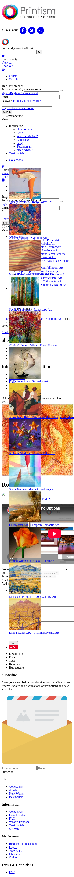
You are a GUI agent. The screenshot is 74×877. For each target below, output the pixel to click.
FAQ (20, 132)
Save (15, 647)
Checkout (7, 66)
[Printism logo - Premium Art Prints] (29, 21)
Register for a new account (18, 108)
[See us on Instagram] (41, 30)
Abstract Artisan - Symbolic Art (28, 237)
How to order (25, 129)
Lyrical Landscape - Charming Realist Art (34, 632)
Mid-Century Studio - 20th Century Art (32, 596)
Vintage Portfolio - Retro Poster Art (30, 202)
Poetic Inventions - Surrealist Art (28, 381)
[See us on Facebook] (23, 30)
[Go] (61, 90)
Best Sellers (16, 797)
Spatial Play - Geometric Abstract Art (31, 273)
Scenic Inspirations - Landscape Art (30, 309)
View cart (7, 62)
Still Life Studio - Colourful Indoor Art (32, 453)
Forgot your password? (27, 100)
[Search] (39, 52)
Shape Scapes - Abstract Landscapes (31, 489)
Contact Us (23, 139)
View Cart (15, 850)
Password (7, 100)
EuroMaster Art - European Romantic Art (34, 525)
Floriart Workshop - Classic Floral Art (31, 560)
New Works (16, 793)
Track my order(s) (12, 89)
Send (13, 643)
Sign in (6, 93)
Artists (13, 790)
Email (5, 97)
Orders (13, 76)
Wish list (14, 79)
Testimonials (24, 146)
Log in (13, 847)
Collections (16, 160)
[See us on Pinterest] (32, 30)
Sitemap (14, 828)
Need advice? (25, 150)
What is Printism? (27, 136)
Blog (20, 143)
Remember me (14, 116)
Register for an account (24, 93)
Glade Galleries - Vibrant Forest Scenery (33, 345)
